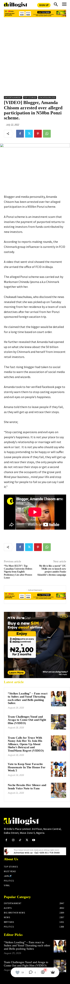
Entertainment (13, 97)
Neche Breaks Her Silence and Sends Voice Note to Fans (27, 786)
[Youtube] (33, 840)
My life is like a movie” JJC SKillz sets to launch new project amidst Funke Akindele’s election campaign (51, 570)
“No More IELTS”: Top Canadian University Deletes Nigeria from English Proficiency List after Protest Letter (18, 571)
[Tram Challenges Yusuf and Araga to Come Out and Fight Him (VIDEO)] (58, 722)
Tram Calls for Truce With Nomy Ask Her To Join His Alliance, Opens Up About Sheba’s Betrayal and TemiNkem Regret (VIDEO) (26, 744)
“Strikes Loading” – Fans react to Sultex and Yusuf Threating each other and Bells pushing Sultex (27, 698)
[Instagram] (13, 840)
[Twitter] (29, 134)
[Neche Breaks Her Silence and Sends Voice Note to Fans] (58, 790)
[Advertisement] (35, 55)
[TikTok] (20, 840)
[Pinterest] (38, 134)
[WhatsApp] (47, 134)
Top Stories (30, 97)
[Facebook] (20, 134)
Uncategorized (47, 97)
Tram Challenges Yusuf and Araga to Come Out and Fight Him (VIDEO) (27, 720)
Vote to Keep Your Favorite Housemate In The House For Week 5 (27, 767)
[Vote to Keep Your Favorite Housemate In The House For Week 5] (58, 769)
